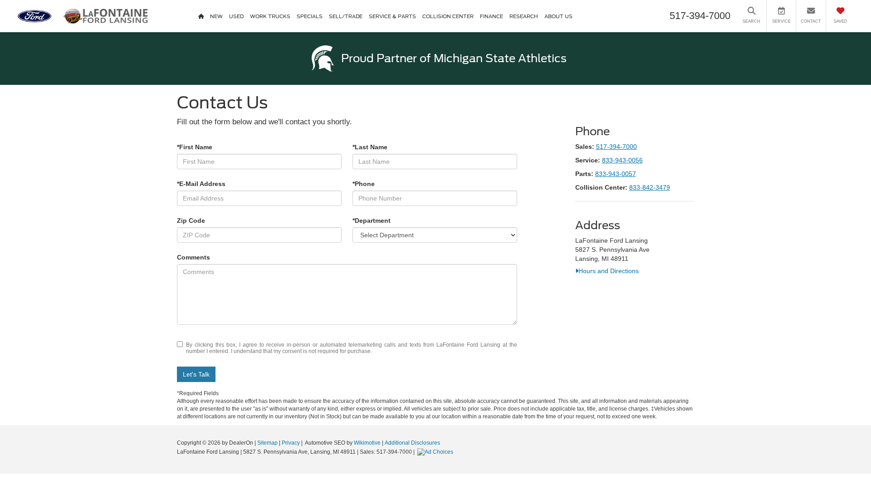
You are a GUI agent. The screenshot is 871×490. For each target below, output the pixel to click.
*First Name (194, 147)
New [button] (216, 16)
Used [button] (236, 16)
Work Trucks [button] (270, 16)
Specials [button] (310, 16)
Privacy (291, 443)
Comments (193, 257)
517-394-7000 (616, 146)
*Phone (363, 183)
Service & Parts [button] (392, 16)
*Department (371, 220)
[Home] (201, 16)
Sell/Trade (345, 16)
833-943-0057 (615, 173)
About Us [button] (558, 16)
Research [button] (523, 16)
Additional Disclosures (412, 443)
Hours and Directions (608, 270)
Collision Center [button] (448, 16)
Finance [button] (491, 16)
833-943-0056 (622, 160)
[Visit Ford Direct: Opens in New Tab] (436, 452)
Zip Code (191, 220)
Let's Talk (196, 374)
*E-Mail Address (201, 183)
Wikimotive (367, 443)
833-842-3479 (649, 187)
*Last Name (369, 147)
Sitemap (267, 443)
